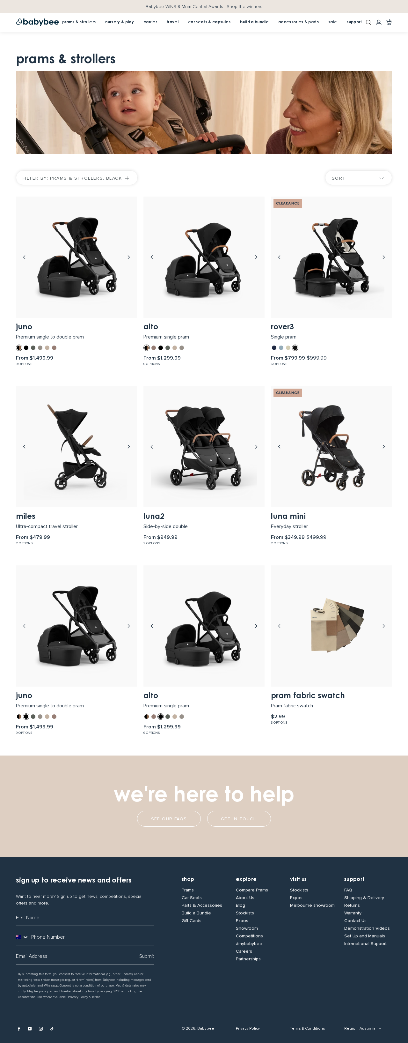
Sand (288, 348)
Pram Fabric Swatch (308, 696)
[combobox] (22, 937)
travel (172, 22)
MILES (25, 517)
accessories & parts (298, 22)
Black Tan (19, 348)
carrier (150, 22)
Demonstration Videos (367, 928)
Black (295, 348)
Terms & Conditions (307, 1028)
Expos (242, 920)
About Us (245, 897)
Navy (274, 348)
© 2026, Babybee (198, 1028)
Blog (240, 905)
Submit (146, 956)
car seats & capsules (209, 22)
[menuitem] (150, 22)
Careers (244, 951)
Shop (188, 879)
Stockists (245, 913)
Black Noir (26, 348)
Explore (246, 879)
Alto (150, 327)
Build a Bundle (196, 913)
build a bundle (254, 22)
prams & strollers (79, 22)
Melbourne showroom (312, 905)
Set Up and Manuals (364, 936)
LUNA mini (288, 517)
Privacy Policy (248, 1028)
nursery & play (119, 22)
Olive (33, 348)
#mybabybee (249, 943)
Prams (188, 890)
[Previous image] (24, 257)
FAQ (348, 890)
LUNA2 (153, 517)
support (354, 22)
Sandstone (47, 348)
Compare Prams (252, 890)
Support (354, 879)
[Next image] (129, 257)
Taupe (40, 348)
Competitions (249, 936)
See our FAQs (169, 819)
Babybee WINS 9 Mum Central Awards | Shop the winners (204, 6)
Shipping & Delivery (364, 897)
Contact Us (355, 920)
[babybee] (37, 22)
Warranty (352, 913)
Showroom (247, 928)
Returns (352, 905)
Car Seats (192, 897)
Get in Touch (239, 819)
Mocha (54, 348)
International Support (365, 943)
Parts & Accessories (202, 905)
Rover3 (282, 327)
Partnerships (248, 959)
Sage (281, 348)
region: (351, 1028)
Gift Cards (191, 920)
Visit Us (298, 879)
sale (332, 22)
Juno (24, 327)
